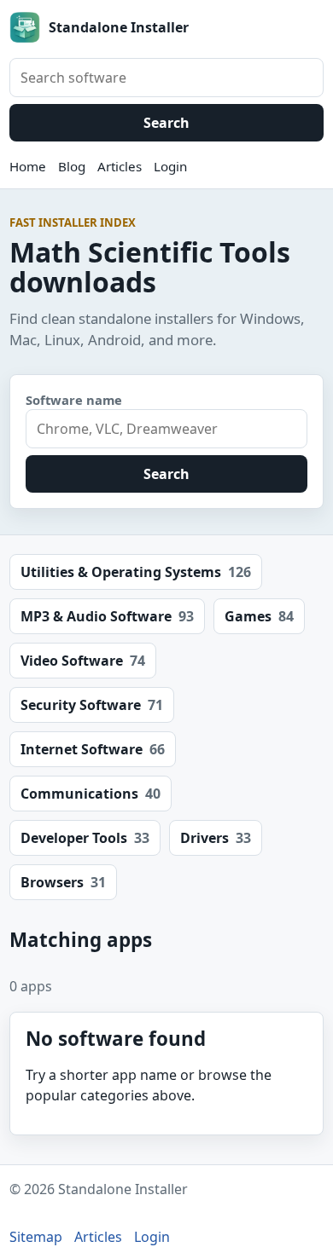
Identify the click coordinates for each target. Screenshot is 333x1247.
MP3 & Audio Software (107, 616)
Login (170, 166)
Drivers (215, 837)
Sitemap (35, 1236)
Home (27, 166)
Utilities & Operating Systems (135, 572)
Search (166, 122)
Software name (74, 399)
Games (259, 616)
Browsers (63, 882)
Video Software (82, 660)
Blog (71, 166)
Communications (90, 793)
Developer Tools (84, 837)
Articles (119, 166)
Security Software (91, 705)
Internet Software (92, 749)
